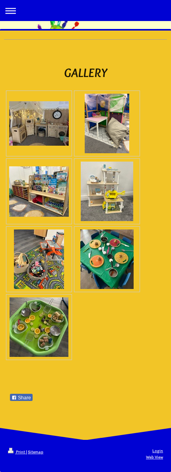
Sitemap (35, 452)
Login (157, 450)
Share (24, 398)
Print (20, 452)
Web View (154, 457)
